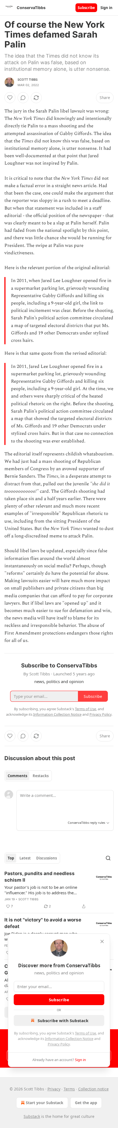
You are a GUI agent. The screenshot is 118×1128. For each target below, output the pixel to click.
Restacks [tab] (41, 775)
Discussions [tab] (46, 858)
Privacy (53, 1089)
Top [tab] (11, 858)
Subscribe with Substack (63, 1020)
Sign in (106, 7)
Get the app (86, 1102)
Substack (32, 1116)
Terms (69, 1089)
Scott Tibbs (28, 79)
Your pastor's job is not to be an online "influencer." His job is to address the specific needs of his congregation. (40, 889)
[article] (59, 890)
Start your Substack (44, 1102)
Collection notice (93, 1089)
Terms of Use (85, 1033)
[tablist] (28, 775)
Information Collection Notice (69, 1038)
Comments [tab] (17, 775)
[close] (102, 941)
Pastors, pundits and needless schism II (39, 877)
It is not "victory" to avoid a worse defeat (42, 923)
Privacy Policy (59, 1044)
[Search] (108, 858)
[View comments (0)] (23, 97)
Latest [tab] (25, 858)
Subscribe (86, 7)
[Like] (9, 97)
